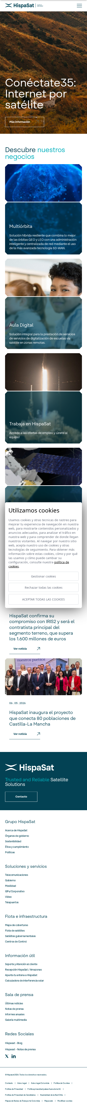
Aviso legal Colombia (40, 1083)
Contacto (9, 1083)
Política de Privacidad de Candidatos (20, 1095)
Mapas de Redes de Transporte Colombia (22, 1101)
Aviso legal (22, 1083)
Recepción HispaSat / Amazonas (23, 969)
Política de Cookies (62, 1083)
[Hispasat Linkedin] (13, 1056)
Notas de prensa (14, 1008)
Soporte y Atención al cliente (21, 964)
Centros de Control (16, 941)
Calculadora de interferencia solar (24, 980)
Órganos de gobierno (17, 835)
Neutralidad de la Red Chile (51, 1095)
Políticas (10, 852)
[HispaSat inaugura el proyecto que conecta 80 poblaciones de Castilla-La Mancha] (43, 676)
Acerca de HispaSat (16, 830)
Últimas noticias (14, 1003)
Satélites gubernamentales (20, 936)
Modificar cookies (64, 1101)
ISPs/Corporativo (14, 891)
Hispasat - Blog (13, 1043)
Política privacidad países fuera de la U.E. (44, 1089)
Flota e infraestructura (26, 916)
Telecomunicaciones (16, 874)
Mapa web (48, 1101)
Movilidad (10, 885)
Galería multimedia (16, 1019)
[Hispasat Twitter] (6, 1056)
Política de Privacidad (14, 1089)
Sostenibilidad (13, 841)
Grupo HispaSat (20, 821)
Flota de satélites (14, 930)
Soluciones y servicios (26, 866)
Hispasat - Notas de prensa (20, 1049)
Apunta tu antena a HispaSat (21, 975)
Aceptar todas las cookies (43, 599)
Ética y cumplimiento (17, 846)
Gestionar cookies (43, 576)
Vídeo (8, 896)
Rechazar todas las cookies (44, 587)
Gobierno (10, 880)
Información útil (20, 955)
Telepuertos (12, 902)
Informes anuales (14, 1014)
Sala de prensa (19, 994)
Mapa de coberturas (16, 925)
